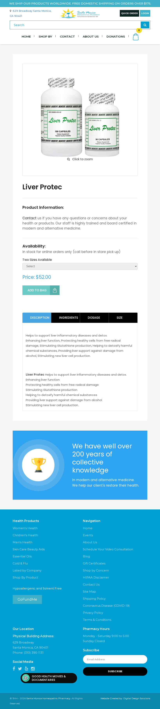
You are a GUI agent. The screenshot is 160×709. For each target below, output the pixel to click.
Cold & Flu (20, 563)
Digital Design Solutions (136, 698)
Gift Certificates (94, 563)
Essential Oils (22, 556)
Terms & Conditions (97, 620)
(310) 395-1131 (34, 652)
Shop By (45, 36)
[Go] (145, 25)
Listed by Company (27, 570)
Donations (116, 36)
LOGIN (145, 13)
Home (26, 36)
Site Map (89, 591)
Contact (67, 36)
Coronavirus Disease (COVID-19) (106, 605)
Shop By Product (25, 577)
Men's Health (22, 542)
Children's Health (25, 535)
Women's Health (25, 528)
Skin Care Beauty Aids (29, 549)
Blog (86, 556)
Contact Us (91, 584)
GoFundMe (27, 599)
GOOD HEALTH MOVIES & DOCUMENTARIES (49, 678)
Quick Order (129, 13)
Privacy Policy (93, 613)
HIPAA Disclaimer (96, 577)
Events (88, 535)
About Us (91, 36)
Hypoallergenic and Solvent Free (37, 588)
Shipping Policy (94, 598)
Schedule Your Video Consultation (108, 549)
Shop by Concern (96, 570)
